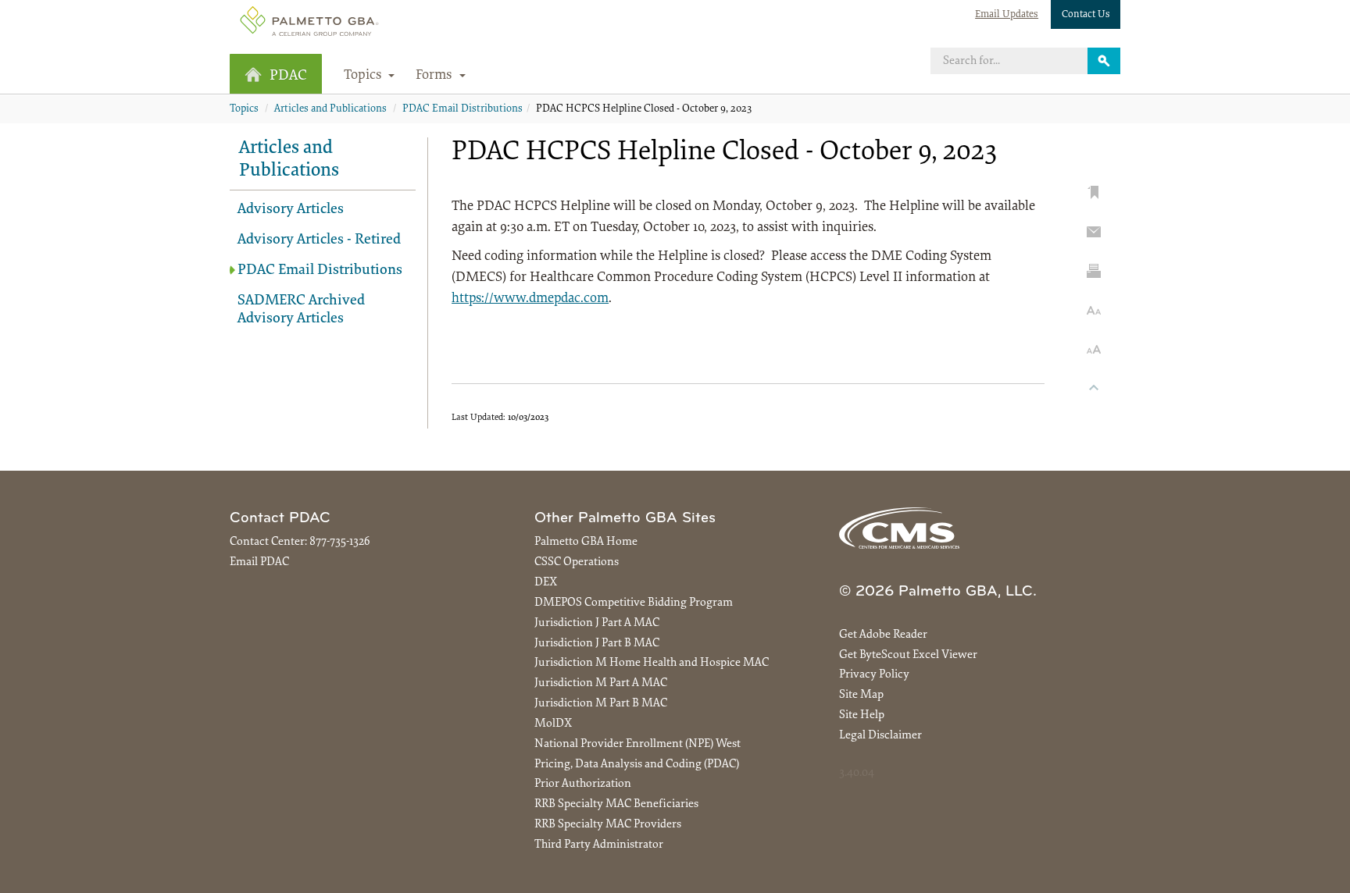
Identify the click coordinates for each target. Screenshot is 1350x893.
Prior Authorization (582, 784)
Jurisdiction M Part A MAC (600, 683)
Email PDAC (259, 562)
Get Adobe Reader (883, 635)
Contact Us (1086, 14)
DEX (545, 583)
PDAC (288, 76)
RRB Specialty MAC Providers (607, 825)
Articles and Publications (330, 109)
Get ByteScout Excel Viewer (908, 655)
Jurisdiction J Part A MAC (596, 623)
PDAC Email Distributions (462, 109)
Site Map (861, 695)
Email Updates (1006, 14)
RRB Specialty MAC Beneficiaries (616, 804)
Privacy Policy (874, 675)
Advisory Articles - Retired (319, 240)
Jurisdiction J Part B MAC (596, 643)
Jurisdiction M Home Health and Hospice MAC (651, 663)
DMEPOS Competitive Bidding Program (633, 603)
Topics (244, 109)
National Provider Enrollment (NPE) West (637, 744)
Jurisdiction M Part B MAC (600, 704)
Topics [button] (364, 76)
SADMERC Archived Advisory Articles (301, 310)
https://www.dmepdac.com (530, 299)
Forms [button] (435, 76)
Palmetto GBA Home (586, 542)
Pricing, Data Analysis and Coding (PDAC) (636, 764)
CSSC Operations (576, 562)
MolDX (553, 724)
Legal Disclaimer (880, 736)
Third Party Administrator (598, 845)
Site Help (861, 715)
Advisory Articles (291, 209)
